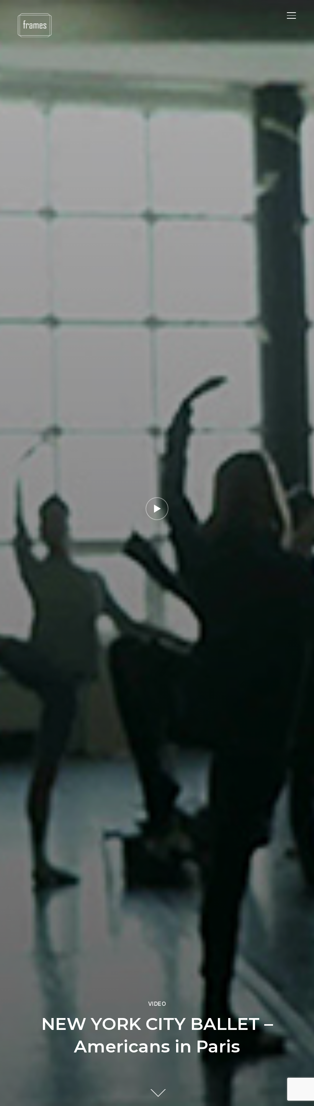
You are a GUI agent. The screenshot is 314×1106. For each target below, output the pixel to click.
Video (157, 1003)
